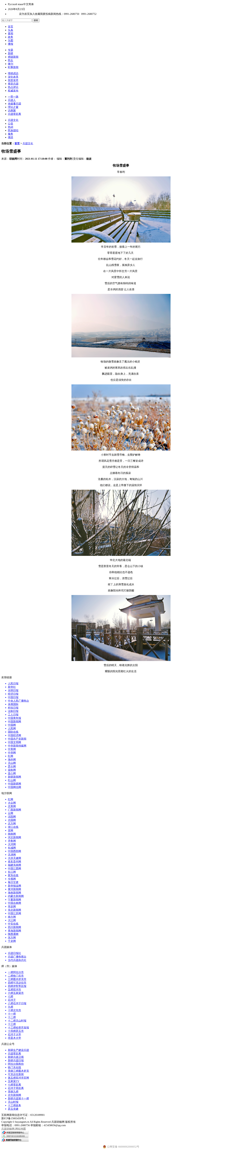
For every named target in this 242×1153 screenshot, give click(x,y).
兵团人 (12, 100)
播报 (10, 43)
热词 (10, 127)
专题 (10, 50)
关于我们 (13, 14)
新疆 (10, 53)
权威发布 (13, 90)
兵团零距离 (14, 114)
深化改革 (13, 76)
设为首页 (24, 14)
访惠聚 (12, 110)
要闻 (10, 33)
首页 (10, 26)
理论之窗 (13, 107)
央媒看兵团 (14, 103)
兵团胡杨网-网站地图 (13, 1128)
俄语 (10, 137)
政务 (10, 37)
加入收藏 (35, 14)
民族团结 (13, 130)
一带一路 (13, 96)
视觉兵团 (13, 83)
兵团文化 (13, 120)
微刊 (10, 63)
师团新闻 (13, 56)
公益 (10, 123)
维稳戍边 (13, 73)
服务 (10, 133)
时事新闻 (13, 67)
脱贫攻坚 (13, 80)
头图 (10, 40)
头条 (10, 30)
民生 (10, 60)
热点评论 (13, 87)
